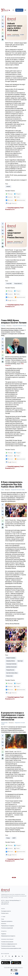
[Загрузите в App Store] (5, 962)
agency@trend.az (5, 903)
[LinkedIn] (19, 956)
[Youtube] (12, 956)
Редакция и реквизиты (6, 921)
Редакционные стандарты (7, 925)
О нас (2, 919)
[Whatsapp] (2, 956)
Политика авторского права (8, 946)
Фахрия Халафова (10, 657)
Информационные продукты (8, 936)
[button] (2, 16)
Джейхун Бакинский (11, 667)
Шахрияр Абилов (10, 660)
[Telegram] (15, 956)
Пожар (8, 838)
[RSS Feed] (22, 956)
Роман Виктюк (18, 283)
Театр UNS (8, 283)
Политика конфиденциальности (9, 944)
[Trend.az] (5, 10)
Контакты (3, 923)
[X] (9, 956)
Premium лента (4, 913)
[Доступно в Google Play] (16, 962)
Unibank (8, 186)
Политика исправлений (7, 928)
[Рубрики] (25, 10)
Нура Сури (20, 660)
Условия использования (7, 941)
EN (11, 973)
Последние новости (6, 911)
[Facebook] (5, 956)
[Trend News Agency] (5, 890)
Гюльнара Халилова (11, 663)
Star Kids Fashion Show (11, 673)
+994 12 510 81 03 (5, 902)
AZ (14, 973)
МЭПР (14, 838)
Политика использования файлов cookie (11, 948)
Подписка (3, 933)
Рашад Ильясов (10, 670)
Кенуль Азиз (9, 676)
